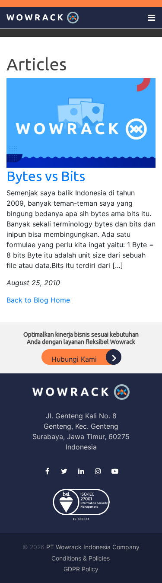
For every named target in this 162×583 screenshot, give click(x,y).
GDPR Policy (81, 569)
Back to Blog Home (38, 300)
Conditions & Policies (80, 558)
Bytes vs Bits (45, 176)
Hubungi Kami (75, 359)
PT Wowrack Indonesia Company (93, 547)
